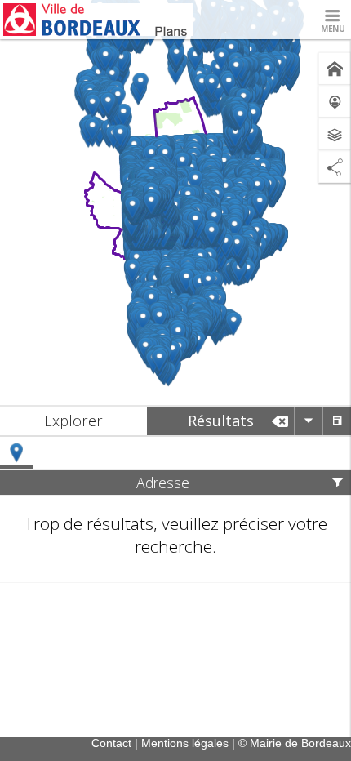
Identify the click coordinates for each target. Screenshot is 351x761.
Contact (111, 743)
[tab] (73, 421)
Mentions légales (185, 743)
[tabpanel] (175, 510)
